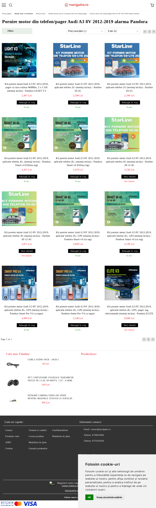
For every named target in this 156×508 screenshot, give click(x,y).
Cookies (9, 448)
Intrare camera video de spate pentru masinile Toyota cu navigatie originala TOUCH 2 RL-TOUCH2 (51, 397)
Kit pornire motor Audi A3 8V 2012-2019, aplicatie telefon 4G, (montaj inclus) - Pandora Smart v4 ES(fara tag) (26, 161)
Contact (8, 430)
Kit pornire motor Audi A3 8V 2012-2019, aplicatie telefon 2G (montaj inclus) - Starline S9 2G (78, 87)
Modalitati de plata (38, 442)
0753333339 (98, 441)
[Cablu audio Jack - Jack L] (13, 365)
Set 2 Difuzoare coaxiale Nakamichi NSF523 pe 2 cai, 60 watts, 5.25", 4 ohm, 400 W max (51, 379)
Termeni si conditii (38, 430)
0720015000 (98, 435)
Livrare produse (36, 436)
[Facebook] (83, 447)
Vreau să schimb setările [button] (109, 497)
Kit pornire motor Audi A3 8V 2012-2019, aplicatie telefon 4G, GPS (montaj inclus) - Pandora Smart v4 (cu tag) (78, 236)
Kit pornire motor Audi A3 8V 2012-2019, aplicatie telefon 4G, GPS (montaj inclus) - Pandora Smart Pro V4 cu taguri (26, 310)
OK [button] (89, 497)
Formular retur (12, 436)
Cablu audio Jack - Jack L (43, 359)
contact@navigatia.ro (101, 429)
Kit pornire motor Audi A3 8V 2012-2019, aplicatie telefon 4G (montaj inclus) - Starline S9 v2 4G (129, 161)
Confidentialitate (60, 430)
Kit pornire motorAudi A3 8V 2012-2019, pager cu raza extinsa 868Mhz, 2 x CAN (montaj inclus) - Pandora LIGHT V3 (26, 87)
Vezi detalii (130, 176)
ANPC (8, 442)
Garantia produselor (38, 448)
